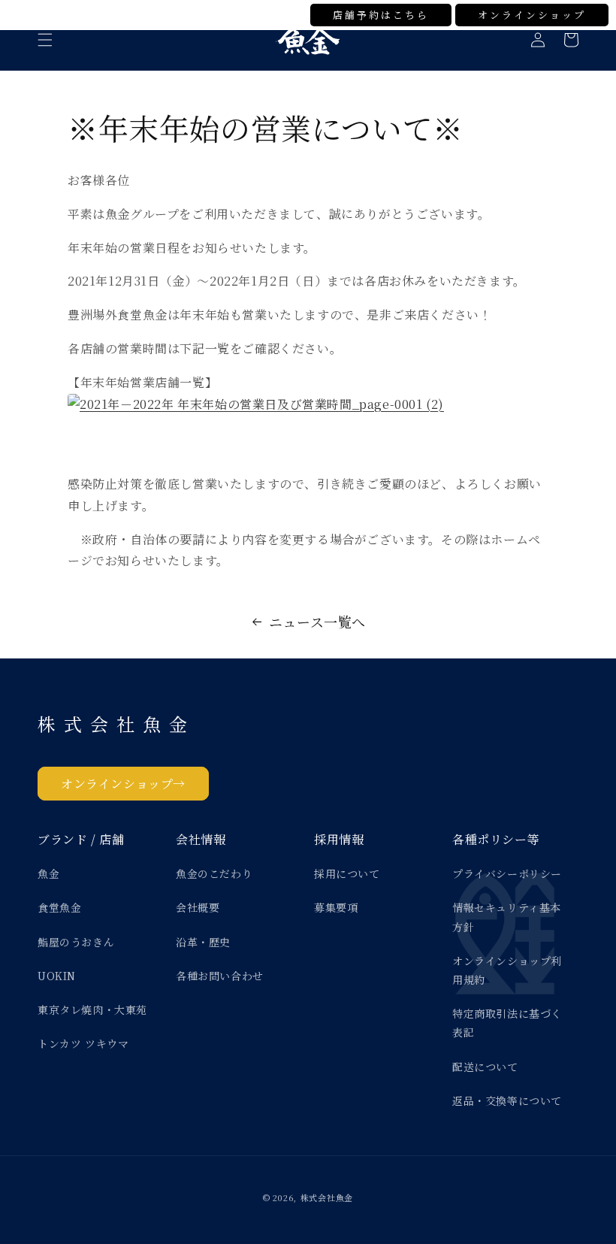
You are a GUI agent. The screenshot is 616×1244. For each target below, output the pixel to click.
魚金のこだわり (214, 873)
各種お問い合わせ (220, 975)
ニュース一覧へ (317, 621)
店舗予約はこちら (381, 15)
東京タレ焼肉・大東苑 (92, 1009)
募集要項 (336, 907)
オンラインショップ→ (123, 783)
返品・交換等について (507, 1100)
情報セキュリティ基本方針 (506, 917)
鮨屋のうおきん (76, 941)
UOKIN (57, 975)
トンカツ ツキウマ (83, 1043)
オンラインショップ (532, 15)
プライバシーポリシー (507, 873)
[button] (45, 39)
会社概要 (197, 907)
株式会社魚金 (326, 1197)
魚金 (48, 873)
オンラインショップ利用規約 (507, 970)
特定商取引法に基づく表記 (507, 1023)
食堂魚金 (59, 907)
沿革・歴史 (203, 941)
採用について (347, 873)
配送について (485, 1066)
